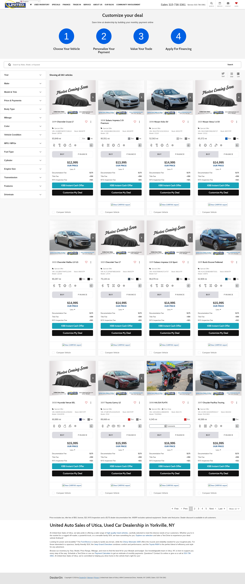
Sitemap (90, 578)
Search (230, 65)
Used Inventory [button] (41, 4)
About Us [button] (97, 4)
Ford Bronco (86, 542)
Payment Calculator (103, 553)
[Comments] (91, 145)
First (175, 509)
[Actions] (91, 122)
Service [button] (87, 4)
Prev (185, 509)
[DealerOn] (56, 577)
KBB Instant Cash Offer (72, 185)
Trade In (77, 4)
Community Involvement (128, 4)
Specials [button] (56, 4)
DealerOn (82, 578)
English (25, 1)
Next (212, 509)
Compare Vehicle (63, 212)
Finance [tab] (82, 154)
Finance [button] (66, 4)
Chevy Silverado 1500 (132, 542)
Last (221, 509)
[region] (72, 176)
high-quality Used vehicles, (117, 533)
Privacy (96, 578)
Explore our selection (144, 535)
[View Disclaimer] (75, 145)
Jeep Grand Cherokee (103, 544)
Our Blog (109, 4)
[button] (93, 97)
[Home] (31, 4)
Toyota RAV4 (154, 544)
